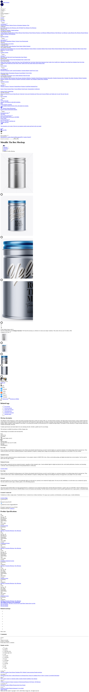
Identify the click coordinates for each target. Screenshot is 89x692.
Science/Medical (17, 89)
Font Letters (30, 63)
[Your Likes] (1, 130)
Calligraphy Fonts (64, 62)
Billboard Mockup (51, 32)
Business (23, 86)
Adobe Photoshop (4, 46)
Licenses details (4, 468)
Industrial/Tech (34, 86)
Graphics (7, 672)
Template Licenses (5, 81)
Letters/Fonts (10, 91)
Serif (2, 57)
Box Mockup (78, 32)
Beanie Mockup (84, 32)
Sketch (20, 46)
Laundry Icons (4, 48)
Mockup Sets (9, 27)
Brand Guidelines (27, 678)
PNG (21, 672)
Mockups (3, 530)
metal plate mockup (9, 409)
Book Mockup (26, 32)
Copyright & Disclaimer (54, 675)
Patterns (13, 41)
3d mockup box (8, 411)
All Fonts (3, 55)
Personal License (4, 525)
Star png (7, 94)
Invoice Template (4, 78)
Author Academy (19, 678)
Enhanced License (5, 596)
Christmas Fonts (4, 63)
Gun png (44, 94)
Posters (7, 73)
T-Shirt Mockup (4, 32)
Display (25, 57)
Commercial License (5, 543)
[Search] (15, 139)
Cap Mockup (64, 32)
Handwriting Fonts (19, 57)
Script (13, 57)
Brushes (6, 43)
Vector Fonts (13, 59)
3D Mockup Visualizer (6, 30)
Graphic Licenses (4, 52)
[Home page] (4, 145)
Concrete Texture (9, 50)
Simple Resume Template (41, 78)
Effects (53, 48)
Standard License (4, 578)
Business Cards (8, 70)
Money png (48, 94)
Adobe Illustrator (12, 46)
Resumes (17, 73)
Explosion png (33, 94)
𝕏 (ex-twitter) (21, 688)
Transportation (31, 89)
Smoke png (53, 94)
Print (28, 25)
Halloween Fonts (11, 63)
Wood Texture (66, 48)
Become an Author (5, 685)
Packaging (6, 25)
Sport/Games (24, 89)
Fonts (10, 672)
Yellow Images (4, 689)
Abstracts (7, 86)
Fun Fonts (82, 62)
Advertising (19, 25)
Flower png (39, 94)
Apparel (2, 25)
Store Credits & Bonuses (14, 675)
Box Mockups (18, 530)
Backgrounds (25, 41)
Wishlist (24, 672)
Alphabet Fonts (76, 62)
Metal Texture (81, 48)
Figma (17, 46)
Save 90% (3, 20)
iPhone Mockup (18, 32)
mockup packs (8, 414)
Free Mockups (33, 27)
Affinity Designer (26, 46)
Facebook (3, 688)
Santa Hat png (16, 94)
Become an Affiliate (14, 398)
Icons (21, 41)
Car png (58, 94)
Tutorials (13, 678)
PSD (2, 41)
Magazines (3, 73)
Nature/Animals (7, 89)
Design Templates (16, 672)
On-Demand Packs (24, 675)
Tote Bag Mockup (5, 34)
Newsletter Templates (73, 78)
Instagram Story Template (62, 78)
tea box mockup (8, 408)
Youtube (7, 688)
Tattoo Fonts (38, 62)
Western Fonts (41, 63)
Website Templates (82, 78)
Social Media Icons (11, 48)
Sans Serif (5, 57)
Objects (2, 91)
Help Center (3, 678)
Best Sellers (3, 27)
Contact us (12, 508)
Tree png (62, 94)
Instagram (15, 688)
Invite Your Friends (21, 685)
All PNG (3, 85)
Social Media (22, 73)
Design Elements (58, 48)
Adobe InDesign (19, 75)
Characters (11, 86)
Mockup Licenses (4, 36)
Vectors (4, 41)
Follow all (3, 382)
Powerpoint (9, 75)
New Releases (26, 27)
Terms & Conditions (33, 675)
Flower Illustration (73, 48)
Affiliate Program (13, 685)
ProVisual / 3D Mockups (35, 681)
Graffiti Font (57, 62)
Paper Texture (48, 48)
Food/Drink (28, 86)
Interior (2, 89)
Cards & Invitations (16, 70)
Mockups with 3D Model (17, 27)
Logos (36, 70)
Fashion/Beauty (17, 86)
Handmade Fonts (19, 59)
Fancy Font (19, 62)
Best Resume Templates (21, 78)
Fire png (11, 94)
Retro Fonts (35, 63)
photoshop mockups (9, 412)
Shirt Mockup (58, 32)
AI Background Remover (24, 681)
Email (30, 70)
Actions (2, 43)
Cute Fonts (32, 62)
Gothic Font (51, 62)
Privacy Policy (41, 675)
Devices (15, 25)
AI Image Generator (13, 681)
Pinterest (11, 688)
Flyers (33, 70)
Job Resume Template (25, 79)
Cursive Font (14, 62)
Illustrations (9, 41)
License (2, 17)
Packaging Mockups (9, 530)
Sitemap (35, 678)
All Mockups (3, 24)
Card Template (33, 79)
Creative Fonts (27, 59)
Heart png (3, 94)
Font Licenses (4, 65)
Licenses (47, 675)
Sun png (66, 94)
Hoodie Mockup (11, 32)
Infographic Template (52, 78)
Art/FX (5, 91)
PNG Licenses (4, 96)
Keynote (28, 75)
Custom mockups (14, 30)
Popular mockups (38, 672)
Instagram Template (15, 79)
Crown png (27, 94)
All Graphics (3, 40)
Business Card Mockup (41, 32)
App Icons (18, 48)
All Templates (4, 69)
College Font (24, 63)
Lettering (8, 59)
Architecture (37, 89)
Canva (13, 75)
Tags (32, 678)
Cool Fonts (8, 62)
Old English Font (26, 62)
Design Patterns (32, 48)
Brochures (3, 70)
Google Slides (4, 75)
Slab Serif (10, 57)
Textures (17, 41)
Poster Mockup (32, 32)
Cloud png (22, 94)
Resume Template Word (6, 79)
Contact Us (8, 678)
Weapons (3, 86)
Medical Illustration (25, 48)
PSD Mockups (12, 34)
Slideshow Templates (31, 78)
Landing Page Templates (42, 79)
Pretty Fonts (18, 63)
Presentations (12, 73)
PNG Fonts (3, 59)
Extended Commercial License (7, 560)
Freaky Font (3, 62)
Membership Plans (5, 675)
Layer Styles (11, 43)
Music (12, 89)
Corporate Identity (25, 70)
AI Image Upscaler (5, 681)
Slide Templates (11, 78)
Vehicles (11, 25)
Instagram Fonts (44, 62)
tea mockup (7, 406)
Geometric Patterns (41, 48)
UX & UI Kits (28, 73)
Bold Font (70, 62)
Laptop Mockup (71, 32)
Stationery (24, 25)
